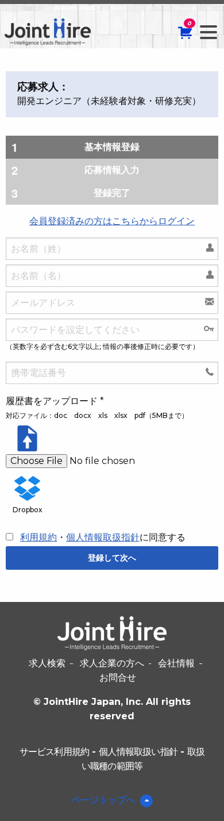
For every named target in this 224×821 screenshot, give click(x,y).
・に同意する (103, 537)
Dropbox (28, 509)
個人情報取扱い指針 (138, 751)
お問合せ (117, 677)
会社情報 (176, 663)
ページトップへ (103, 800)
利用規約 (38, 537)
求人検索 (47, 663)
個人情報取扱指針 (103, 537)
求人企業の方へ (112, 663)
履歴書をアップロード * (55, 401)
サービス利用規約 (55, 751)
